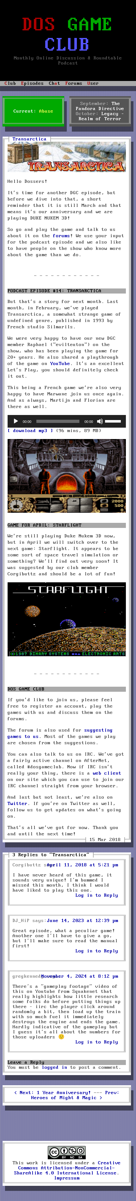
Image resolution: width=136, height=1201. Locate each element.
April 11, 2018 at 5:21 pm (82, 865)
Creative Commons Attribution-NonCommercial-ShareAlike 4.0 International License (67, 1168)
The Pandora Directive (100, 106)
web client (107, 773)
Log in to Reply (97, 895)
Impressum (67, 1178)
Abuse (46, 111)
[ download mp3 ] (30, 430)
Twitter (18, 803)
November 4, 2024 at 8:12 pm (79, 976)
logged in (54, 1067)
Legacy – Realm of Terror (101, 116)
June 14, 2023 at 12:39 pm (82, 920)
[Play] (16, 421)
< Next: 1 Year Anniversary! (52, 1092)
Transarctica (30, 139)
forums (61, 235)
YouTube (60, 363)
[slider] (114, 420)
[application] (67, 421)
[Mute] (100, 421)
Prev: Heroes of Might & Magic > (75, 1095)
